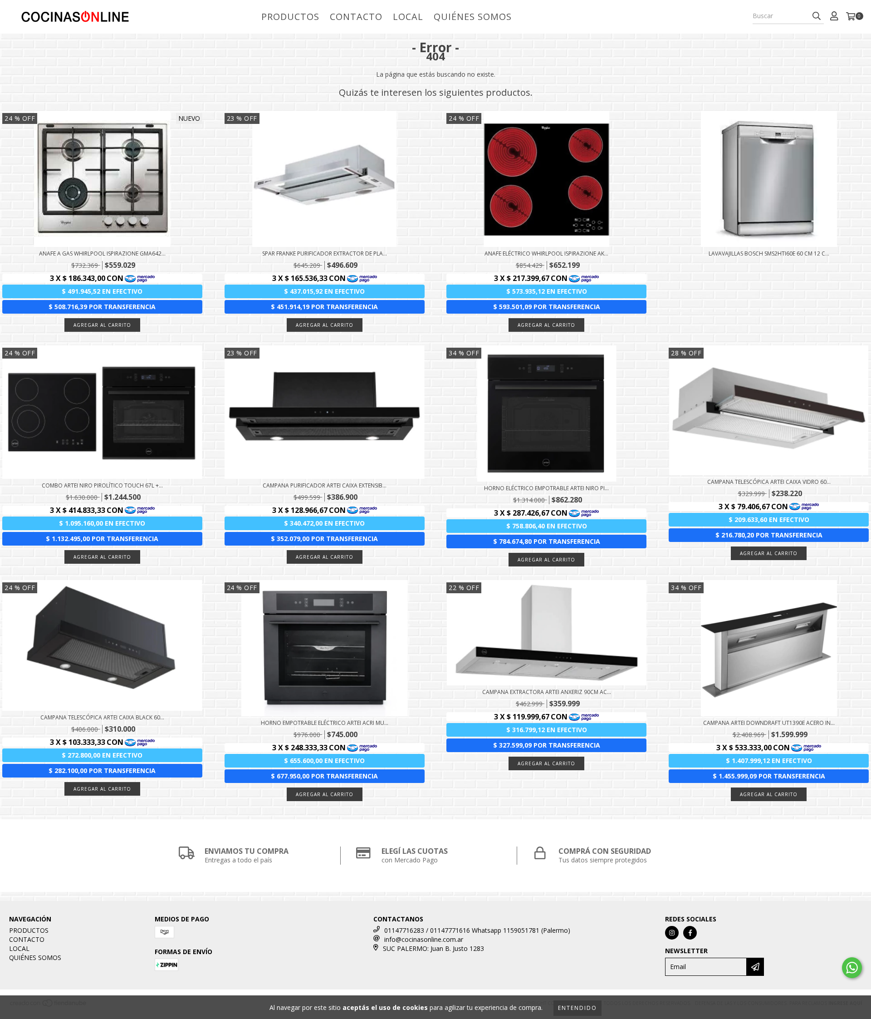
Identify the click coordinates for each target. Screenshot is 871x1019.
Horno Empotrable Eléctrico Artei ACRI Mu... (324, 723)
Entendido (577, 1008)
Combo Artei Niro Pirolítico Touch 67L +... (102, 485)
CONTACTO (356, 16)
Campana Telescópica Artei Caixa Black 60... (102, 717)
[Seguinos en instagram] (672, 933)
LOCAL (408, 16)
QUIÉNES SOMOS (473, 16)
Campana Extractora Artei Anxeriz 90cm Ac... (546, 692)
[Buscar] (816, 16)
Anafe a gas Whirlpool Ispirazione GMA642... (102, 253)
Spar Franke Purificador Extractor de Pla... (324, 253)
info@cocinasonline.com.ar (423, 939)
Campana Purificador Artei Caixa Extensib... (325, 485)
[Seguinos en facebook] (690, 933)
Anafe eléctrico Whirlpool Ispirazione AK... (546, 253)
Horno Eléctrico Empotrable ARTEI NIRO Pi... (546, 488)
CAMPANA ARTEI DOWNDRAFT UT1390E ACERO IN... (769, 723)
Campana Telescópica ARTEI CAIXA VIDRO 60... (769, 482)
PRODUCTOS (290, 16)
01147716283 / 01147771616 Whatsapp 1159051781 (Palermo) (477, 930)
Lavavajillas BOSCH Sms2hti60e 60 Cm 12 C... (769, 253)
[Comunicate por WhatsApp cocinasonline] (852, 967)
